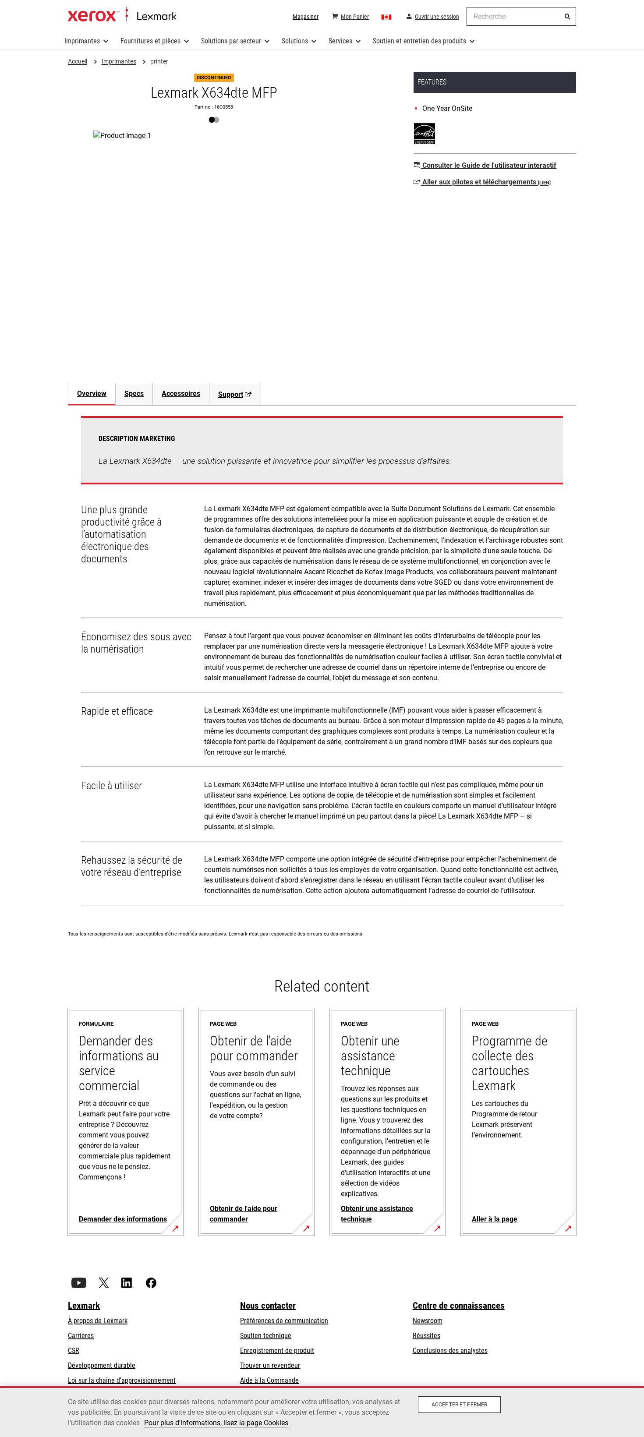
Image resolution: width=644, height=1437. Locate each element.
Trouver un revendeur (270, 1365)
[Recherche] (567, 16)
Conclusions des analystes (450, 1350)
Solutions (295, 41)
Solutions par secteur (231, 41)
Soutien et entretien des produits (419, 41)
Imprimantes (82, 41)
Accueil (122, 14)
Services (340, 41)
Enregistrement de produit (277, 1350)
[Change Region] (386, 16)
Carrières (81, 1335)
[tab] (91, 394)
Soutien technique (265, 1335)
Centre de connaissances (459, 1305)
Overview (91, 393)
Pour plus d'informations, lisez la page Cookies (216, 1423)
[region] (322, 1411)
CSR (73, 1350)
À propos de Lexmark (97, 1321)
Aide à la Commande (269, 1380)
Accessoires (181, 393)
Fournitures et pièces (150, 41)
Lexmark (84, 1305)
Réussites (426, 1335)
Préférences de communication (284, 1321)
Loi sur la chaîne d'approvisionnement (122, 1380)
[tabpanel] (322, 663)
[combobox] (521, 16)
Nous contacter (268, 1305)
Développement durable (101, 1365)
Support (230, 394)
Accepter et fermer (459, 1405)
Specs (134, 393)
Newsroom (427, 1321)
